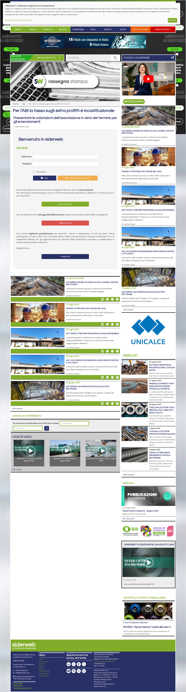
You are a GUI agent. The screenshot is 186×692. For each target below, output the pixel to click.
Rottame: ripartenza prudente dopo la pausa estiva (162, 367)
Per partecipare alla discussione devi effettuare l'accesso (36, 423)
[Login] (46, 428)
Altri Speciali (128, 519)
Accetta (172, 20)
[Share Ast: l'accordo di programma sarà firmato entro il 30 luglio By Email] (102, 377)
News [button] (18, 29)
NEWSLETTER (43, 676)
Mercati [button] (48, 29)
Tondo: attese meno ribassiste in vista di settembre (159, 455)
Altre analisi (128, 475)
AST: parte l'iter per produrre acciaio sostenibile (92, 334)
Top (23, 104)
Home (15, 104)
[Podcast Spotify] (73, 671)
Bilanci (63, 29)
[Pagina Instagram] (73, 664)
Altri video (17, 470)
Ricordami (41, 172)
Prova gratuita (65, 204)
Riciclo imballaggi (145, 597)
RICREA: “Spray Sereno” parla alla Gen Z (147, 627)
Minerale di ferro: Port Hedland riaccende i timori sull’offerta (161, 386)
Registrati (65, 257)
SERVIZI (41, 666)
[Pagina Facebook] (79, 664)
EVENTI (41, 669)
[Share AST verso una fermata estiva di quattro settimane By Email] (102, 403)
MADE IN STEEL (44, 673)
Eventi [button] (108, 29)
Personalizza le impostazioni (18, 20)
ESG (93, 29)
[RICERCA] (115, 58)
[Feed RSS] (79, 671)
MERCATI (42, 664)
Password (27, 164)
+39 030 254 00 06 (21, 670)
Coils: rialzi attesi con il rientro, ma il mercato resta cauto (162, 410)
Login (45, 178)
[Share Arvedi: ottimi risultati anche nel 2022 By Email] (102, 324)
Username (26, 157)
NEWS (41, 659)
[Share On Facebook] (117, 299)
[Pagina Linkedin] (68, 664)
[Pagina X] (84, 664)
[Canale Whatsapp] (84, 671)
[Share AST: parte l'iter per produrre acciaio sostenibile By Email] (102, 351)
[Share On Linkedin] (107, 299)
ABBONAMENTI (44, 671)
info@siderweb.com (22, 673)
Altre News (17, 409)
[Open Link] (93, 42)
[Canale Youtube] (68, 671)
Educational (140, 29)
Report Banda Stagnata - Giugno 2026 (140, 511)
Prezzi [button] (33, 29)
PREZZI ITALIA (44, 661)
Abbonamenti (163, 29)
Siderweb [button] (78, 29)
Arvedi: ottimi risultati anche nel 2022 (86, 308)
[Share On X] (112, 299)
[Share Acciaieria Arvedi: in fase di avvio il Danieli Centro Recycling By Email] (102, 299)
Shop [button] (123, 29)
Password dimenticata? (78, 178)
